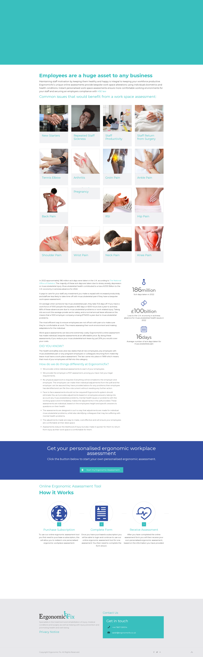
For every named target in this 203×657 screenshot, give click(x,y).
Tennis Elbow (51, 177)
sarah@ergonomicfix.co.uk (124, 633)
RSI (107, 216)
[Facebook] (154, 652)
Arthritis (79, 177)
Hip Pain (143, 216)
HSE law (102, 91)
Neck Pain (112, 255)
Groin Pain (112, 177)
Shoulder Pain (51, 255)
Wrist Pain (81, 255)
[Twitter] (157, 652)
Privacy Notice (49, 632)
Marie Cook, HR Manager (101, 589)
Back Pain (49, 216)
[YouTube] (160, 652)
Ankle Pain (144, 177)
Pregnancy (81, 191)
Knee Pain (144, 255)
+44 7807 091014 (119, 627)
